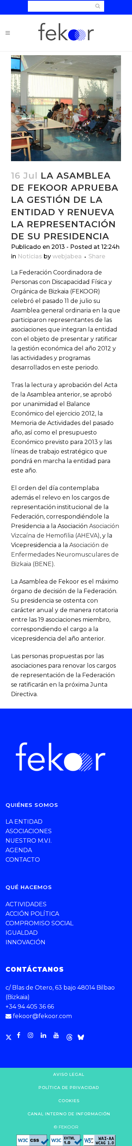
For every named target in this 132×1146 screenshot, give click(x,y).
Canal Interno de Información (68, 1113)
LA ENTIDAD (24, 821)
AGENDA (19, 850)
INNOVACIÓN (25, 942)
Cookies (69, 1100)
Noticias (30, 256)
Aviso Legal (68, 1074)
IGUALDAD (22, 932)
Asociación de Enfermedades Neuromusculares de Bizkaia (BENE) (65, 555)
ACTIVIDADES (26, 904)
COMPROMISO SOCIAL (39, 923)
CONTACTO (23, 859)
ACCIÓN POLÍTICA (32, 913)
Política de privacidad (68, 1087)
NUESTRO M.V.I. (29, 840)
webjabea (67, 256)
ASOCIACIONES (29, 831)
